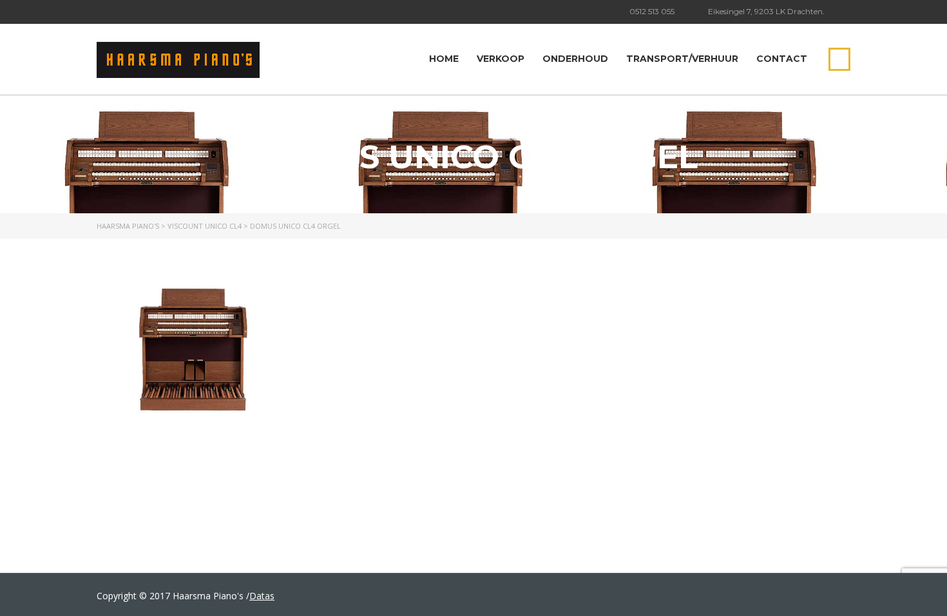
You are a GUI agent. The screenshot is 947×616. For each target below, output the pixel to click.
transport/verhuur (682, 58)
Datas (261, 596)
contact (781, 58)
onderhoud (575, 58)
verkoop (500, 58)
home (444, 58)
